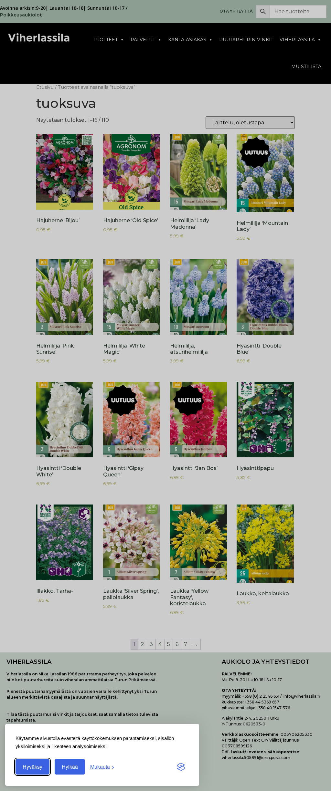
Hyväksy (32, 766)
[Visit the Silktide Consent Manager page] (181, 767)
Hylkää (70, 766)
